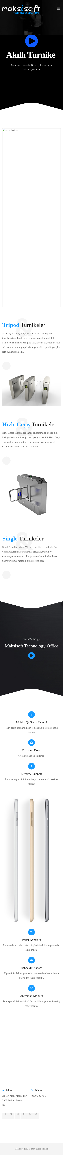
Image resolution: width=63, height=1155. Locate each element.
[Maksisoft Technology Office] (31, 655)
